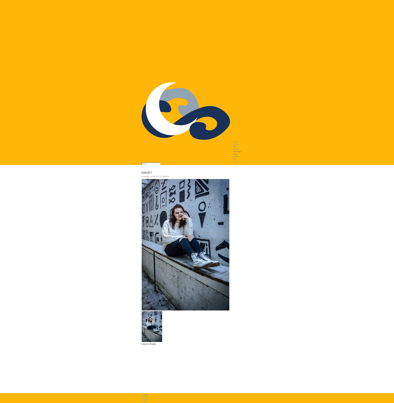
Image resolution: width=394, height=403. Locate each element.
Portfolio (236, 144)
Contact (235, 149)
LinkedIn (144, 402)
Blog (234, 147)
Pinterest (145, 399)
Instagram (145, 394)
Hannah (146, 176)
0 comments (164, 176)
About (235, 142)
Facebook (145, 397)
